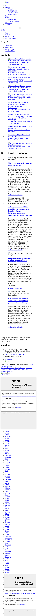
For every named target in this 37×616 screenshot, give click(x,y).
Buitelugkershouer (23, 369)
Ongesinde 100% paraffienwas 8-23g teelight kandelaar (20, 260)
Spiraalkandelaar (13, 14)
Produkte (7, 7)
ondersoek (11, 195)
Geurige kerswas (20, 368)
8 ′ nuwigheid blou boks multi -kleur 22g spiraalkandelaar (19, 147)
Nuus (6, 16)
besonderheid (18, 195)
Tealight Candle (13, 12)
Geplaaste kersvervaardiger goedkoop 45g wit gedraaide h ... (19, 110)
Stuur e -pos (4, 375)
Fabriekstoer (12, 19)
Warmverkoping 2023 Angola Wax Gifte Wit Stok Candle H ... (18, 90)
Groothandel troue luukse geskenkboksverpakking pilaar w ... (19, 73)
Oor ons (7, 17)
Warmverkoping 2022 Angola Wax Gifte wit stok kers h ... (18, 63)
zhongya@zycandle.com (14, 354)
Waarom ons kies (13, 21)
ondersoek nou (5, 341)
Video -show (8, 23)
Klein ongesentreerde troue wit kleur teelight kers (20, 164)
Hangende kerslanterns (7, 368)
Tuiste (6, 5)
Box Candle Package (11, 38)
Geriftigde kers (12, 11)
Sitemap (9, 366)
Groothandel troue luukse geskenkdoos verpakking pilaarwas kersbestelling (18, 301)
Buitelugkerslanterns (7, 371)
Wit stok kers (12, 9)
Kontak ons (8, 24)
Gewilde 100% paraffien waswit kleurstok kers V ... (18, 139)
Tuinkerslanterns (12, 369)
